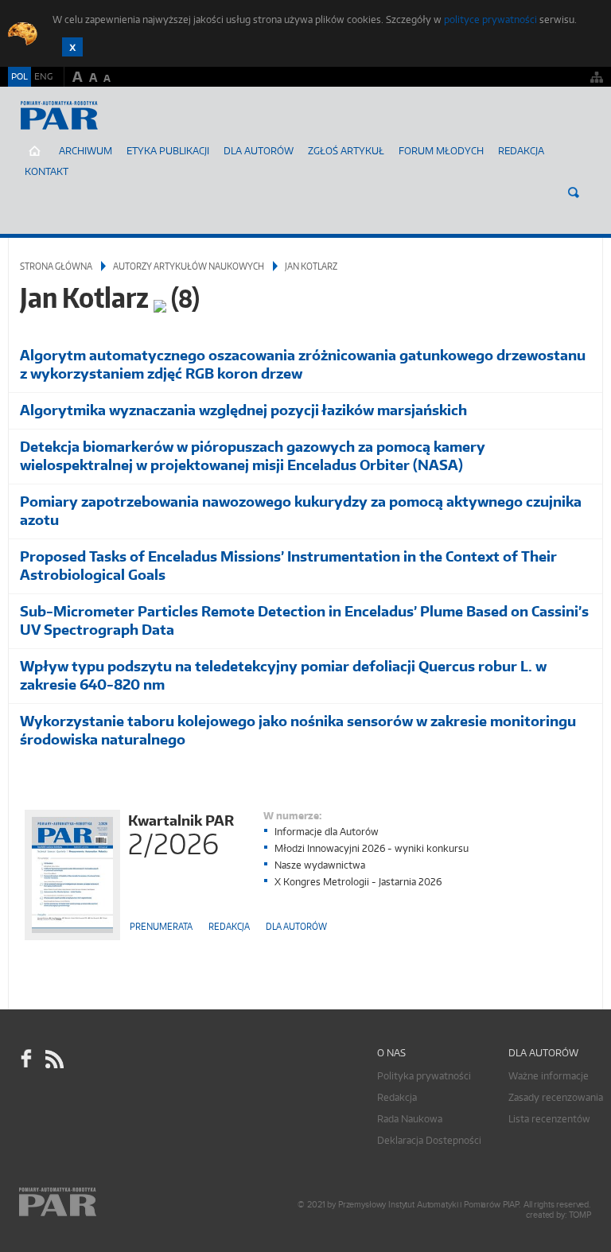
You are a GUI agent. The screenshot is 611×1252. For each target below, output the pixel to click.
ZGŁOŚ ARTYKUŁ (346, 151)
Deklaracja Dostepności (429, 1140)
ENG (43, 76)
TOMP (580, 1215)
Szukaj (574, 192)
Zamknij (72, 46)
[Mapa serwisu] (596, 77)
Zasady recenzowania (555, 1097)
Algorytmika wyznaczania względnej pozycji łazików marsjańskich (243, 410)
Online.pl (103, 1202)
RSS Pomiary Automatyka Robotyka (53, 1059)
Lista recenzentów (549, 1119)
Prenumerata (161, 926)
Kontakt (46, 171)
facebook (26, 1059)
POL (19, 76)
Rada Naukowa (409, 1119)
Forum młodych (441, 151)
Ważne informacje (548, 1076)
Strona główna (56, 266)
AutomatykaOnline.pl (102, 131)
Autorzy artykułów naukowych (188, 266)
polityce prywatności (490, 19)
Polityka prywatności (424, 1076)
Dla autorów (259, 151)
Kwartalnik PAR (181, 833)
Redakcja (521, 151)
